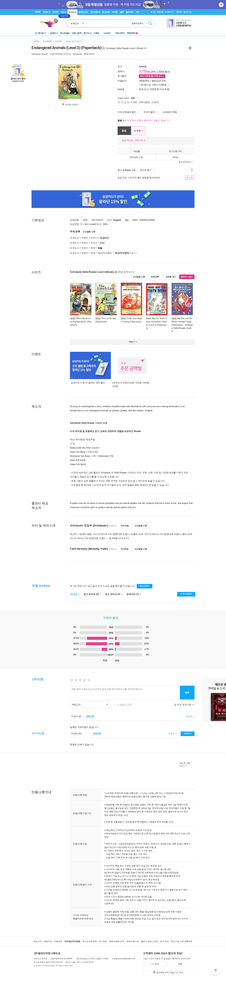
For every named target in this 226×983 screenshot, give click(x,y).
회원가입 (160, 12)
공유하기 (189, 48)
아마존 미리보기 (72, 104)
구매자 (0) (76, 716)
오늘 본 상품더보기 (184, 764)
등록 (187, 692)
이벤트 (96, 33)
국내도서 (46, 12)
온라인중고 (95, 12)
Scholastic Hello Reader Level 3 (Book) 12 (126, 48)
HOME (38, 12)
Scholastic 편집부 (40, 54)
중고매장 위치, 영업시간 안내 (169, 972)
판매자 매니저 (132, 941)
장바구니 (187, 12)
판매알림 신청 (136, 157)
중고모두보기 (185, 162)
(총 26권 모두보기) (124, 272)
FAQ (180, 964)
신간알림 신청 (89, 231)
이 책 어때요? (186, 594)
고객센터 (179, 12)
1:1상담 (143, 793)
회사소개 (38, 941)
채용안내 (48, 941)
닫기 (221, 4)
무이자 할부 (149, 112)
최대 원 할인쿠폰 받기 (151, 76)
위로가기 (215, 971)
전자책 (55, 12)
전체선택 (155, 277)
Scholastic (77, 54)
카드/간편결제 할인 (127, 112)
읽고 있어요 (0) (113, 594)
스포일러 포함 (124, 704)
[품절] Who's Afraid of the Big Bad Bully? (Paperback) (80, 321)
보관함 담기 (171, 277)
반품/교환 (153, 793)
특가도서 (87, 33)
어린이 (84, 237)
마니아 (74, 594)
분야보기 (42, 33)
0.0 (135, 102)
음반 (122, 12)
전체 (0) (90, 716)
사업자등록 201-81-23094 (61, 959)
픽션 (93, 248)
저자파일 (125, 525)
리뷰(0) (155, 102)
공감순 (171, 733)
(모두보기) (123, 538)
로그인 (153, 12)
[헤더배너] (179, 23)
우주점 (115, 12)
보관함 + (138, 130)
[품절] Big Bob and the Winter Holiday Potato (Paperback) (181, 321)
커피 (138, 12)
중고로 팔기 (146, 170)
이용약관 (58, 941)
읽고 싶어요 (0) (91, 594)
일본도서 (54, 33)
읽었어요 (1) (133, 594)
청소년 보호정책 (89, 941)
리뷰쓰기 (188, 733)
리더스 (94, 237)
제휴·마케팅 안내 (116, 941)
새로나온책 (77, 33)
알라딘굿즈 (83, 12)
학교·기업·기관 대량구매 (181, 941)
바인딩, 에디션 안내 (73, 41)
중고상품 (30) (175, 151)
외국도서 (72, 12)
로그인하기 (145, 586)
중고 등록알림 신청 (127, 170)
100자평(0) (144, 102)
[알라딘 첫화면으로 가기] (50, 23)
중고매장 (106, 12)
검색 (150, 23)
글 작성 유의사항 (183, 704)
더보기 (132, 253)
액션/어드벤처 (105, 253)
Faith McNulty (56, 54)
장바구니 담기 (187, 277)
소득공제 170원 (169, 112)
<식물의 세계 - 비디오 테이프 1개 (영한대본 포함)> (155, 534)
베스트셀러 (65, 33)
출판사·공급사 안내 (149, 941)
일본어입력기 (138, 23)
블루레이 (130, 12)
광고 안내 (164, 941)
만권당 (63, 12)
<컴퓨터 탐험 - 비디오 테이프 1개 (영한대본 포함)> (103, 534)
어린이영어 (120, 33)
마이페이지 (169, 12)
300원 (175, 157)
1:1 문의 (155, 964)
